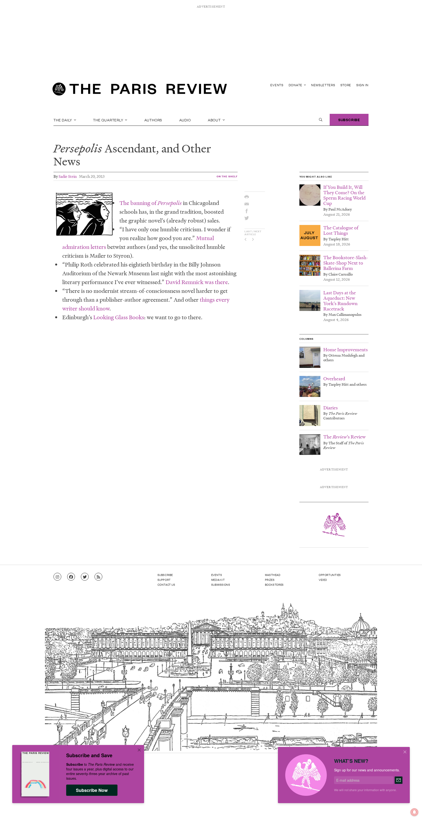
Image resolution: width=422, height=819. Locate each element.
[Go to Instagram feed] (57, 577)
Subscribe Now (92, 790)
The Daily (63, 119)
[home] (140, 90)
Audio (185, 119)
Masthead (273, 575)
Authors (153, 119)
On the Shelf (227, 176)
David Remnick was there (197, 282)
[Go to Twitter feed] (85, 577)
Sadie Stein (68, 176)
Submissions (220, 584)
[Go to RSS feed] (98, 577)
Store (345, 85)
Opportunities (330, 575)
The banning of (151, 203)
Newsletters (323, 85)
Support (164, 579)
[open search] (321, 120)
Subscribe (349, 119)
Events (277, 85)
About (215, 119)
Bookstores (274, 584)
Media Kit (218, 579)
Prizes (270, 579)
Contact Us (166, 584)
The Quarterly (108, 119)
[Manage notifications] (410, 808)
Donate (296, 85)
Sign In (362, 85)
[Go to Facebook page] (71, 577)
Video (323, 579)
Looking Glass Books (118, 317)
